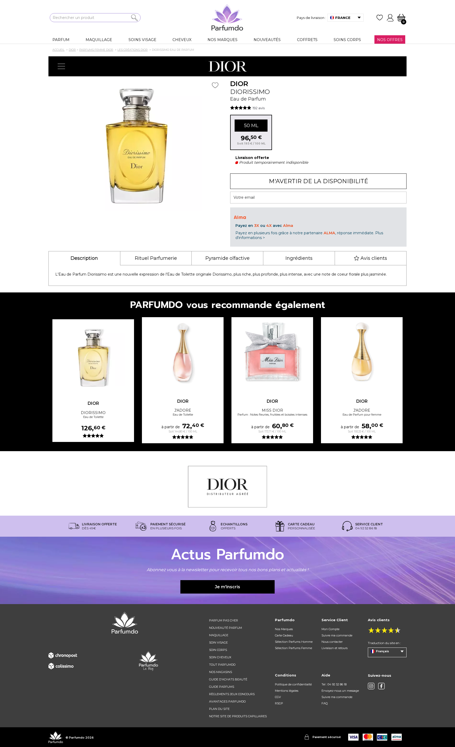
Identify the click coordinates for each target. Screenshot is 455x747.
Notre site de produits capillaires (238, 716)
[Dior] (227, 66)
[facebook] (381, 686)
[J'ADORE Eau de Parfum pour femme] (362, 352)
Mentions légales (286, 691)
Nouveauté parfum (225, 628)
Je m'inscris (227, 586)
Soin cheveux (220, 657)
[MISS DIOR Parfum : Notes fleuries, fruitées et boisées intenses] (272, 352)
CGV (278, 697)
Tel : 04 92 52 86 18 (334, 684)
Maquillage (218, 635)
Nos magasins (220, 672)
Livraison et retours (335, 648)
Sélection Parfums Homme (294, 642)
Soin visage (218, 642)
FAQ (325, 703)
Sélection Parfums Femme (293, 648)
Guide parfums (221, 687)
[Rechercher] (134, 17)
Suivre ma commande (337, 635)
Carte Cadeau (284, 635)
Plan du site (219, 709)
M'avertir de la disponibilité (318, 181)
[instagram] (371, 686)
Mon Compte (330, 629)
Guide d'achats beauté (228, 679)
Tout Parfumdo (222, 664)
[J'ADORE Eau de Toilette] (183, 352)
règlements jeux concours (232, 694)
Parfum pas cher (223, 620)
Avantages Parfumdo (227, 701)
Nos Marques (284, 629)
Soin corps (218, 650)
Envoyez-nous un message (340, 691)
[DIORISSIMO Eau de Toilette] (93, 354)
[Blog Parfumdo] (148, 661)
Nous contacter (332, 642)
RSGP (279, 703)
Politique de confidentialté (293, 684)
